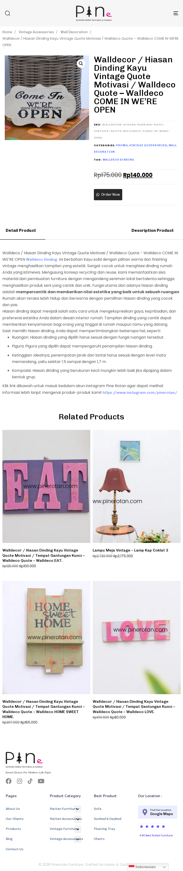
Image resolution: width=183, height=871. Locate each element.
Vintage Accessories (36, 32)
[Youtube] (41, 781)
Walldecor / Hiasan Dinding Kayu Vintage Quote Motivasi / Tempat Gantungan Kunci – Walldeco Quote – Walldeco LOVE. (134, 706)
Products (13, 829)
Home (7, 32)
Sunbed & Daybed (107, 819)
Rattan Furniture (64, 809)
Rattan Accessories (66, 819)
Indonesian (145, 867)
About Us (13, 809)
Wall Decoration (74, 32)
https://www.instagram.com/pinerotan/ (140, 392)
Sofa (98, 809)
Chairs (99, 839)
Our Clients (15, 819)
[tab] (22, 230)
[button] (7, 13)
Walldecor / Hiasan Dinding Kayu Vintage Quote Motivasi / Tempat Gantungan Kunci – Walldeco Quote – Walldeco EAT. (43, 555)
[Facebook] (9, 781)
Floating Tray (104, 829)
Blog (9, 839)
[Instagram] (19, 781)
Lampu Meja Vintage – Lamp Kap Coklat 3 (130, 550)
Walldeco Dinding (118, 159)
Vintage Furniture (64, 829)
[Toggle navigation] (149, 13)
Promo (122, 145)
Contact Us (14, 849)
